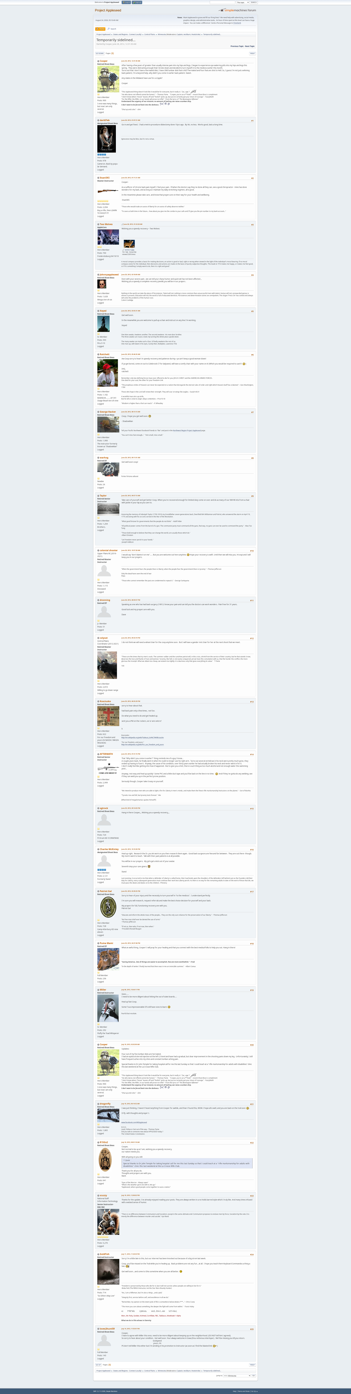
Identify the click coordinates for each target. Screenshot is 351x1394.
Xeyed (103, 310)
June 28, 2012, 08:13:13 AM (130, 412)
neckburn (187, 34)
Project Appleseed (108, 10)
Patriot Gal (106, 891)
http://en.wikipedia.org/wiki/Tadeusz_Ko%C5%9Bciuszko (142, 737)
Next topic (250, 46)
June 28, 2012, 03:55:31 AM (130, 311)
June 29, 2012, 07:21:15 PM (130, 754)
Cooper (103, 60)
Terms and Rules (244, 1391)
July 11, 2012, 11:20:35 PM (130, 1254)
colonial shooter (109, 550)
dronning (105, 600)
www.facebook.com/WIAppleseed (134, 1122)
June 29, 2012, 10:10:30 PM (130, 849)
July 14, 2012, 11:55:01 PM (130, 1329)
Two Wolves (106, 224)
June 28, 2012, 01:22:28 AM (133, 224)
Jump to (219, 1375)
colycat (104, 637)
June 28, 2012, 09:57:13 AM (130, 495)
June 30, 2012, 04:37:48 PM (130, 943)
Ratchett (104, 354)
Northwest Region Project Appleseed (187, 430)
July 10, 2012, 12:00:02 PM (130, 1195)
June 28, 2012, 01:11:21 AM (130, 178)
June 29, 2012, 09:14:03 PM (130, 808)
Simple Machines (111, 1391)
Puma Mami (106, 943)
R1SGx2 (104, 1142)
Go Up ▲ (254, 1391)
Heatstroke (195, 34)
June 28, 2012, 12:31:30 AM (130, 61)
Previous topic (237, 46)
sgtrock (104, 808)
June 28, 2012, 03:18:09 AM (130, 274)
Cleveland (237, 23)
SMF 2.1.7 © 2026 (99, 1391)
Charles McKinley (109, 849)
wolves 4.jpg (129, 250)
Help (234, 1391)
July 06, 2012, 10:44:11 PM (130, 990)
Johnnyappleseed (109, 274)
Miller (103, 989)
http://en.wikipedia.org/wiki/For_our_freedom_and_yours (142, 744)
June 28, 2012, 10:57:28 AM (130, 550)
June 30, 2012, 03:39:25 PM (130, 891)
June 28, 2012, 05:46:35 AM (130, 354)
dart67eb (105, 120)
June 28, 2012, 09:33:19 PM (130, 638)
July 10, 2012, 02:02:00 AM (130, 1044)
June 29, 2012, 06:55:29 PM (130, 701)
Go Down (100, 53)
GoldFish (104, 1254)
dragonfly (105, 1103)
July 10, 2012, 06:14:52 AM (130, 1104)
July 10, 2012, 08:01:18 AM (130, 1142)
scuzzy (103, 1195)
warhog (104, 457)
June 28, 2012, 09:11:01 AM (130, 457)
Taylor (103, 495)
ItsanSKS (105, 177)
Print (252, 53)
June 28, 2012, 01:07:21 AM (130, 120)
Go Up (98, 1365)
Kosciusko (105, 701)
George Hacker (108, 411)
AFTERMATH (106, 753)
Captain (180, 34)
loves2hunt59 (107, 1328)
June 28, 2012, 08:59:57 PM (130, 600)
